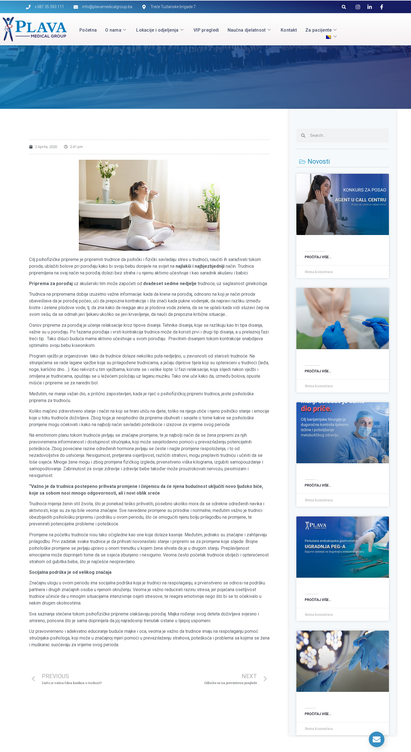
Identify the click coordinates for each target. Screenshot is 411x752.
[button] (343, 7)
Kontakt (289, 30)
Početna (88, 30)
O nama (113, 30)
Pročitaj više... (318, 257)
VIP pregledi (206, 30)
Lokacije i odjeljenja (157, 30)
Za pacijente (318, 30)
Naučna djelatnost (247, 30)
